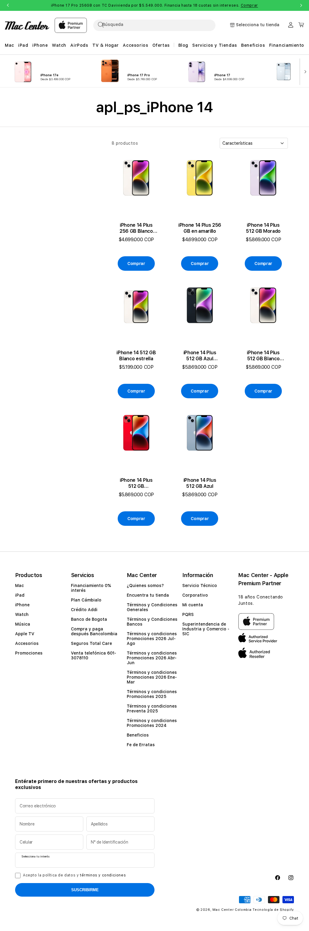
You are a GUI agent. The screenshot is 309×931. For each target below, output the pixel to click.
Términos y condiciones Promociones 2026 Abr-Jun (152, 658)
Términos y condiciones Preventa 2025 (152, 708)
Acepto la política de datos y (74, 875)
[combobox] (159, 25)
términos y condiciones (103, 875)
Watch (22, 614)
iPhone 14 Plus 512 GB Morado (263, 228)
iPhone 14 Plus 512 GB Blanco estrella (263, 356)
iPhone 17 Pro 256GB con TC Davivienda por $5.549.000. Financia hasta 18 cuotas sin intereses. (154, 5)
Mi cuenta (192, 604)
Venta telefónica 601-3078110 (93, 655)
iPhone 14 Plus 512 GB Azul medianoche (199, 356)
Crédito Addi (84, 609)
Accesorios (27, 643)
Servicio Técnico (199, 585)
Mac (19, 585)
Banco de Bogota (89, 619)
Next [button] (301, 5)
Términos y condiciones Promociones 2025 (152, 694)
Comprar (249, 5)
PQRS (188, 614)
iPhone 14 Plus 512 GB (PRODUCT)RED (136, 483)
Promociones (29, 653)
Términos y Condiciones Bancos (152, 621)
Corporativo (195, 595)
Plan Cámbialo (86, 600)
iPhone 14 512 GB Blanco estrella (136, 355)
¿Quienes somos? (145, 585)
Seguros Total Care (91, 643)
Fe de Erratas (141, 744)
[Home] (27, 25)
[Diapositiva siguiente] (304, 71)
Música (22, 624)
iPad (19, 595)
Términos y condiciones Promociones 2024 (152, 723)
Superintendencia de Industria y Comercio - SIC (205, 629)
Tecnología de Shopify (273, 910)
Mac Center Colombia (231, 910)
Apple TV (24, 633)
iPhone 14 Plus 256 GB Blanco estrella (136, 228)
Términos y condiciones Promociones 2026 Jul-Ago (152, 638)
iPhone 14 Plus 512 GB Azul (199, 483)
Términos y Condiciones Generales (152, 607)
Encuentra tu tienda (148, 595)
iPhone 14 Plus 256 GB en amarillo (199, 228)
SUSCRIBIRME (85, 890)
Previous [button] (8, 5)
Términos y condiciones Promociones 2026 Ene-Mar (152, 677)
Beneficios (138, 735)
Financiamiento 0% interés (91, 588)
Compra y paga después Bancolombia (94, 631)
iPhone (22, 604)
